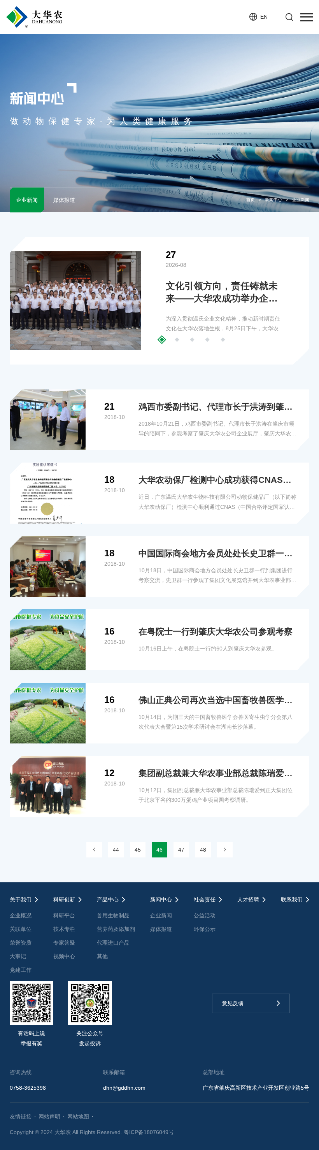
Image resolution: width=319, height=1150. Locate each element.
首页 (250, 199)
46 (159, 850)
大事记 (18, 956)
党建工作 (21, 970)
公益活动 (205, 915)
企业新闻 (27, 200)
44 (116, 850)
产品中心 (108, 899)
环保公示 (205, 929)
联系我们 (292, 899)
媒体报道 (64, 200)
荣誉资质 (21, 943)
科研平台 (64, 915)
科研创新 (64, 899)
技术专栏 (64, 929)
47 (181, 850)
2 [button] (177, 339)
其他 (102, 956)
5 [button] (223, 339)
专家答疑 (64, 943)
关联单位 (21, 929)
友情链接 (21, 1116)
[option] (160, 301)
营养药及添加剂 (116, 929)
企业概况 (21, 915)
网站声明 (49, 1116)
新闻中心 (273, 199)
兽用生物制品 (113, 915)
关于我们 (21, 899)
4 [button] (207, 339)
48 (203, 850)
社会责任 (205, 899)
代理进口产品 (113, 943)
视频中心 (64, 956)
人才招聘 (248, 899)
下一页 (225, 849)
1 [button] (162, 339)
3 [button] (192, 339)
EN (264, 17)
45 (138, 850)
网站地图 (78, 1116)
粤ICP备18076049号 (149, 1132)
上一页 (94, 849)
